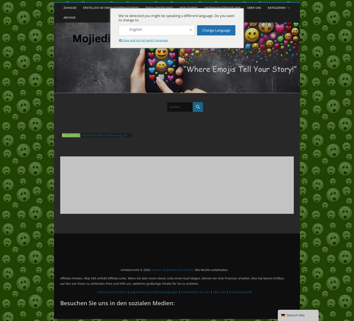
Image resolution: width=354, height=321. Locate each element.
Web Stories (188, 8)
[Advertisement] (177, 185)
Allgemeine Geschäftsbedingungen (154, 292)
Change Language (216, 30)
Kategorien (277, 8)
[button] (288, 8)
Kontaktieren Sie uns (195, 292)
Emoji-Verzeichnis (159, 8)
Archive (70, 17)
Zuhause (70, 8)
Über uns (254, 8)
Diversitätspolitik (240, 292)
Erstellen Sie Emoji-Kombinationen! (111, 8)
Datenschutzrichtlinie (222, 8)
